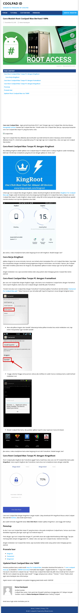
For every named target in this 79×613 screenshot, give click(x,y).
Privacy (43, 608)
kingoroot (10, 559)
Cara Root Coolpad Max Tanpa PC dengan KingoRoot (22, 84)
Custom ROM (25, 13)
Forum (5, 13)
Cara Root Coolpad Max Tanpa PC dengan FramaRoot (22, 80)
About (32, 608)
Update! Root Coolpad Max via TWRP (16, 93)
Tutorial (13, 13)
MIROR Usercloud (24, 570)
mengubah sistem (9, 127)
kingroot (10, 553)
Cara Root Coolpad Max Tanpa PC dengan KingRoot (22, 74)
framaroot (10, 556)
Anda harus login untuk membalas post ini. (16, 601)
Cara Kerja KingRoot (12, 77)
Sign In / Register (70, 13)
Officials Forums (48, 611)
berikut (13, 518)
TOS (47, 608)
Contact (37, 608)
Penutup (7, 87)
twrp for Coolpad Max (33, 567)
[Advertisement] (39, 110)
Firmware (36, 13)
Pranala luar (8, 90)
